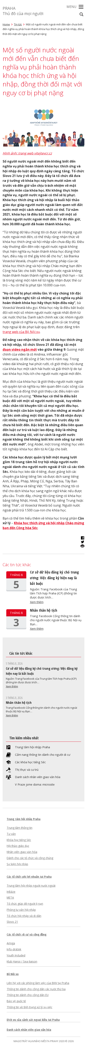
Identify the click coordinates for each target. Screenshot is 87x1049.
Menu (71, 6)
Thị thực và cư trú (26, 769)
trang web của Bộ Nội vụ (21, 332)
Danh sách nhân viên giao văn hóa (37, 777)
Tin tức (18, 24)
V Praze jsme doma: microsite (35, 784)
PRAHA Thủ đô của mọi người (23, 10)
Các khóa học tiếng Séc (30, 762)
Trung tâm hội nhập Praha (32, 747)
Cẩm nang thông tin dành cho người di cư (42, 754)
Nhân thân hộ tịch (43, 610)
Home (6, 24)
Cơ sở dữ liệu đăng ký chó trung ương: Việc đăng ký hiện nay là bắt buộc (54, 577)
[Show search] (81, 14)
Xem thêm (37, 602)
